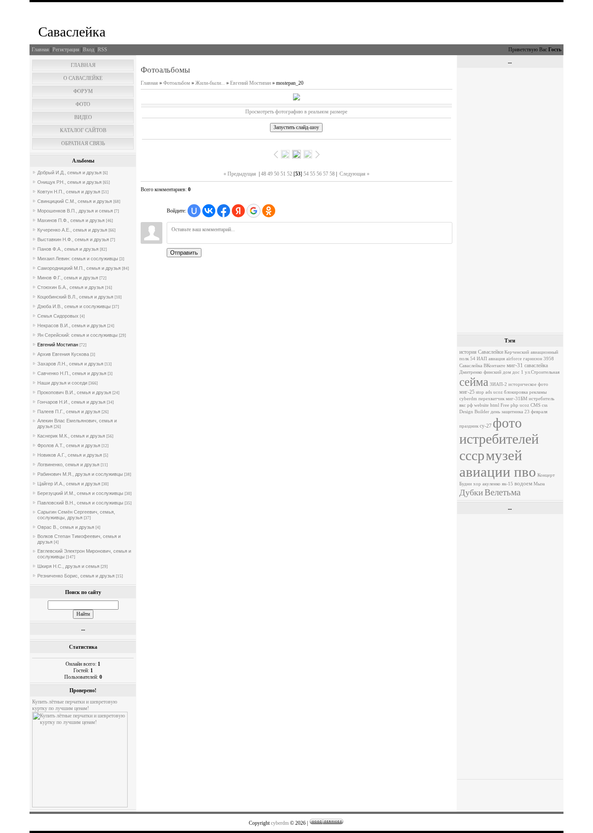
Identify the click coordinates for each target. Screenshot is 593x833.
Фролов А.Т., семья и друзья (68, 445)
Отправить (184, 252)
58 (332, 174)
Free (505, 405)
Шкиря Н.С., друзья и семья (68, 566)
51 (283, 174)
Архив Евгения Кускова (63, 354)
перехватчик (491, 398)
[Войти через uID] (194, 210)
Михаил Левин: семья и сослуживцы (77, 258)
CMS (535, 405)
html (494, 405)
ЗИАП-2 (498, 384)
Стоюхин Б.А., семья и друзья (70, 287)
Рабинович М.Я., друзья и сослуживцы (80, 474)
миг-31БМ (516, 398)
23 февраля (535, 411)
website (481, 405)
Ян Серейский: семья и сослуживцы (77, 335)
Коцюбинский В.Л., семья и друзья (75, 296)
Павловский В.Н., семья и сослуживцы (80, 502)
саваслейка (536, 365)
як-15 (507, 483)
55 (312, 174)
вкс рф (466, 405)
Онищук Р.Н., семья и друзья (69, 182)
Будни (465, 483)
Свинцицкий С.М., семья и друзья (74, 201)
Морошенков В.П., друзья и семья (75, 210)
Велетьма (502, 492)
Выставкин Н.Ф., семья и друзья (73, 239)
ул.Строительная (542, 372)
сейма (473, 381)
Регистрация (66, 49)
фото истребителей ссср (499, 439)
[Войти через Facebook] (223, 210)
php (514, 405)
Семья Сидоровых (58, 316)
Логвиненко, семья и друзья (68, 464)
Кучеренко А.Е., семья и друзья (72, 229)
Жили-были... (210, 83)
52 (289, 174)
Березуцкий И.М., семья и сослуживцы (80, 493)
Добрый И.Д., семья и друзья (69, 172)
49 (270, 174)
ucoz (524, 405)
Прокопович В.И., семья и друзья (74, 392)
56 (319, 174)
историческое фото (528, 384)
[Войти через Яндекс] (238, 210)
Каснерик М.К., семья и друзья (71, 435)
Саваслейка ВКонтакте (482, 365)
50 (276, 174)
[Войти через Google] (253, 211)
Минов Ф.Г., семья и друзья (67, 277)
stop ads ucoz (489, 392)
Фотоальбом (176, 83)
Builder (481, 411)
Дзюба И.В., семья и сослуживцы (74, 306)
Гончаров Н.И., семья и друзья (71, 402)
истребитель (541, 398)
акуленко (491, 483)
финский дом (497, 372)
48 (263, 174)
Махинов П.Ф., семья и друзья (71, 220)
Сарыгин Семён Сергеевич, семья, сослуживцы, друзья (76, 514)
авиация (496, 358)
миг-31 (515, 365)
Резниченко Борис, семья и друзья (76, 575)
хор (477, 483)
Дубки (471, 492)
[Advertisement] (510, 200)
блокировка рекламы (525, 392)
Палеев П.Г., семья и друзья (68, 411)
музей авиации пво (497, 463)
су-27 (485, 426)
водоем (523, 483)
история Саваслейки (481, 352)
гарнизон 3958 (538, 358)
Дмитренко (470, 372)
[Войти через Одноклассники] (268, 210)
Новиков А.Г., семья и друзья (69, 455)
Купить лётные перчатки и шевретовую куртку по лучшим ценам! (74, 705)
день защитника (507, 411)
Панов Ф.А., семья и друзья (68, 249)
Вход (88, 49)
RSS (102, 49)
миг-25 (466, 392)
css (544, 405)
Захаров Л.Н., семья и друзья (70, 363)
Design (466, 411)
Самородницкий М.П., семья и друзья (79, 268)
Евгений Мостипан (57, 344)
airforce (514, 358)
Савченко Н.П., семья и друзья (71, 373)
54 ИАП (478, 358)
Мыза (539, 483)
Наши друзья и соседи (62, 382)
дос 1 (518, 372)
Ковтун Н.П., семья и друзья (68, 191)
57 (325, 174)
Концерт (546, 475)
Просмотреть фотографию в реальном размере (296, 112)
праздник (468, 426)
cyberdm (468, 398)
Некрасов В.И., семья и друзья (71, 325)
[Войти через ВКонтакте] (208, 210)
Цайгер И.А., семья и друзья (68, 483)
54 (306, 174)
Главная (40, 49)
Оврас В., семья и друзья (65, 527)
